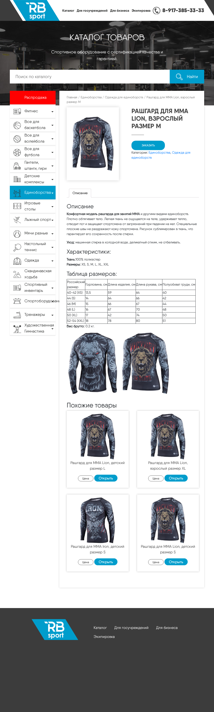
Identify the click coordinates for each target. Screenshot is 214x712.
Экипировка (141, 10)
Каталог (68, 10)
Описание (80, 193)
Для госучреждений (92, 10)
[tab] (80, 193)
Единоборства (91, 97)
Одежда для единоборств (124, 97)
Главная (72, 97)
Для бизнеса (119, 10)
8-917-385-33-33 (183, 10)
